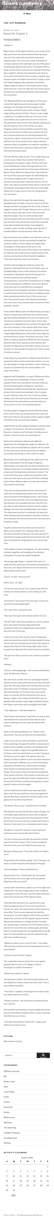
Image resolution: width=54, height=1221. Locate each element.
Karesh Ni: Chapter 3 (15, 33)
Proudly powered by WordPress (29, 1215)
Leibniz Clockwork (23, 4)
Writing (7, 1143)
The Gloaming (10, 1128)
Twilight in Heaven (12, 1133)
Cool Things (9, 1092)
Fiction (7, 1102)
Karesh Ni (8, 1107)
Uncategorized (10, 1138)
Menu (28, 14)
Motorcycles (9, 1117)
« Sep (13, 1195)
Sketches (8, 1122)
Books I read (9, 1081)
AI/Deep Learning (11, 1071)
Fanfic (6, 1097)
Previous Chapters (12, 39)
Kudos (7, 1112)
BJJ (5, 1076)
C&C (6, 1087)
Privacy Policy (9, 1215)
